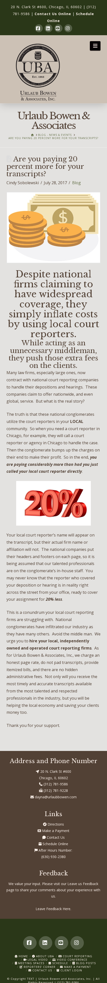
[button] (95, 46)
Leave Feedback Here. (53, 908)
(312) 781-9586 (55, 784)
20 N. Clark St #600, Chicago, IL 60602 (46, 6)
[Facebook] (39, 28)
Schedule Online (55, 843)
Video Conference (71, 959)
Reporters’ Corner (39, 967)
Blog (76, 182)
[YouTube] (58, 28)
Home (23, 956)
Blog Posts (85, 963)
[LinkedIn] (49, 28)
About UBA (44, 956)
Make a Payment (55, 830)
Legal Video (37, 959)
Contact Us (55, 837)
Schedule (59, 963)
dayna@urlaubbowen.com (55, 797)
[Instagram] (68, 28)
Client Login (70, 970)
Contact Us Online (53, 13)
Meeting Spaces (30, 963)
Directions (55, 824)
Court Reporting (77, 956)
